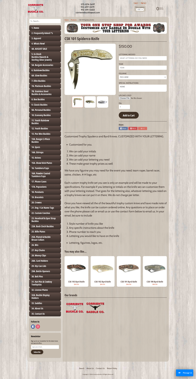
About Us (90, 368)
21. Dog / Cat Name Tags (43, 207)
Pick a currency (140, 7)
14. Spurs (36, 147)
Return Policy (112, 368)
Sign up (143, 3)
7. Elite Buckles (38, 80)
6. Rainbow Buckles (40, 70)
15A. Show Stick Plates (42, 162)
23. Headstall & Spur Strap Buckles (44, 220)
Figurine (123, 73)
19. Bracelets (37, 197)
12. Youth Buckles (40, 128)
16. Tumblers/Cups (40, 168)
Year (121, 64)
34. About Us (37, 308)
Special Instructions (128, 83)
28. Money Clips (39, 255)
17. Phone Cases (39, 181)
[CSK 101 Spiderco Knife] (77, 102)
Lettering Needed (127, 54)
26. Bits (35, 245)
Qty (120, 103)
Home (67, 20)
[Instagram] (38, 327)
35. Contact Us (38, 313)
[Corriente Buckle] (35, 8)
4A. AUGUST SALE (39, 48)
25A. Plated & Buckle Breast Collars (41, 238)
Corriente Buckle (97, 374)
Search (81, 368)
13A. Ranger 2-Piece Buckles (41, 140)
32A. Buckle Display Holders (41, 297)
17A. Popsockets (39, 186)
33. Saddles (37, 303)
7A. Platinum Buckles (41, 86)
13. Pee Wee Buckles (41, 133)
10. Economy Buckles (41, 115)
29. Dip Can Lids (39, 266)
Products (74, 20)
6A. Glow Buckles (39, 75)
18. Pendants (38, 192)
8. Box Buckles (38, 99)
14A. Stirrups (37, 152)
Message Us (187, 373)
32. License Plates (40, 289)
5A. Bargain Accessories (42, 65)
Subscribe (37, 352)
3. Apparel (36, 38)
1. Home (35, 27)
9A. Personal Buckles (41, 110)
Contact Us (100, 368)
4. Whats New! (38, 43)
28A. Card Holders (40, 260)
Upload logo (125, 95)
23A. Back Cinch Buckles (43, 226)
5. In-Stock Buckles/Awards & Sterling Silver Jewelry (42, 56)
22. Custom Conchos (41, 213)
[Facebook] (33, 327)
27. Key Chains (38, 250)
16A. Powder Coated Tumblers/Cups (41, 175)
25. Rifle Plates (38, 231)
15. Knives (36, 157)
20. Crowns (37, 202)
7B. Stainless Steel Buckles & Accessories (41, 93)
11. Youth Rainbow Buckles (40, 122)
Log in (136, 3)
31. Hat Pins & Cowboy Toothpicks (42, 283)
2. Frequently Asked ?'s (42, 33)
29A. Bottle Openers (41, 271)
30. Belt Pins (37, 276)
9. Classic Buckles (39, 104)
